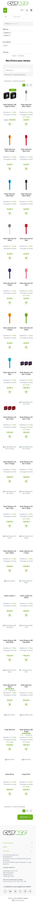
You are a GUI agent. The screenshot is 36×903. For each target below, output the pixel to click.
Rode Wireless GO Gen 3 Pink (26, 418)
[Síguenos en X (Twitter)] (30, 891)
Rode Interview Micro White (26, 105)
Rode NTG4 (26, 774)
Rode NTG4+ (9, 774)
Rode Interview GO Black (9, 686)
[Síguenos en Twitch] (20, 891)
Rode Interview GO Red (26, 239)
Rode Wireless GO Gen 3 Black (9, 552)
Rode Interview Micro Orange (9, 150)
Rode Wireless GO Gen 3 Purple (26, 373)
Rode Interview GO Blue (9, 373)
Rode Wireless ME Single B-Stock (9, 105)
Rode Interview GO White (9, 239)
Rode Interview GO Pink (26, 284)
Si (6, 45)
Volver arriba (25, 817)
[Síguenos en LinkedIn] (25, 891)
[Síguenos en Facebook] (15, 891)
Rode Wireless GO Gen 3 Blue (9, 507)
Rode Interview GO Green (26, 329)
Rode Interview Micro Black (26, 195)
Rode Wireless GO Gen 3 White (26, 507)
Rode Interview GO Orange (9, 329)
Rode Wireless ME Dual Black (26, 641)
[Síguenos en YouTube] (10, 891)
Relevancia (18, 70)
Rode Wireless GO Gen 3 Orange (9, 463)
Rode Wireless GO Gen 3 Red (9, 418)
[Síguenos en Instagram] (5, 891)
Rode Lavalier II (9, 596)
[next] (30, 85)
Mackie (8, 33)
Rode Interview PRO (26, 686)
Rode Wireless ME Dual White (9, 641)
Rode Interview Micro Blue (9, 195)
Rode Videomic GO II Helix (26, 552)
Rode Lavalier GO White (26, 596)
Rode (8, 35)
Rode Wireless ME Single (26, 730)
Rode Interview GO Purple (9, 284)
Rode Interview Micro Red (26, 150)
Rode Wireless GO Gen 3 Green (26, 463)
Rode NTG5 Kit (10, 730)
